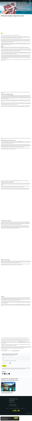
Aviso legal (7, 408)
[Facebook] (5, 374)
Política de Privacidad (11, 408)
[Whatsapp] (7, 374)
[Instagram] (3, 374)
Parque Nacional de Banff (10, 95)
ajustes (7, 419)
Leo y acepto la (9, 360)
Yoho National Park (19, 141)
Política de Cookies (22, 408)
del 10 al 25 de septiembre (22, 342)
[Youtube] (9, 374)
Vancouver (18, 304)
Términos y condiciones (16, 408)
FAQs (25, 408)
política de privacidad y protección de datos (11, 360)
